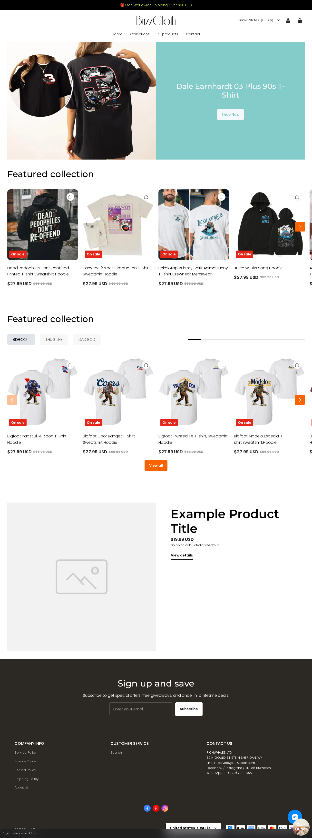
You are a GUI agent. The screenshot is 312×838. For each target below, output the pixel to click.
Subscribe (189, 709)
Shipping (178, 545)
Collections (140, 34)
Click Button (301, 827)
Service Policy (26, 752)
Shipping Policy (27, 779)
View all (156, 465)
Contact (193, 34)
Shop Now (230, 114)
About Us (22, 787)
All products (167, 34)
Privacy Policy (25, 761)
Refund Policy (25, 770)
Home (117, 34)
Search (116, 752)
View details (182, 555)
